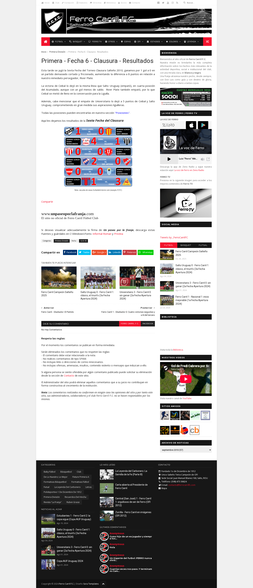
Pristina (118, 233)
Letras (89, 487)
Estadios (155, 41)
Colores (173, 41)
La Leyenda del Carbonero (67, 487)
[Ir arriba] (103, 583)
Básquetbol (66, 471)
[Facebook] (158, 2)
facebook (148, 324)
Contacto (136, 2)
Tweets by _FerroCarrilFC (174, 237)
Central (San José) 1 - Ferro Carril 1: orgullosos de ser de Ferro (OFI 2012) (133, 502)
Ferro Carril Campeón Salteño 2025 (57, 294)
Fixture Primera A (80, 476)
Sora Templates (91, 583)
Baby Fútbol (49, 471)
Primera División (57, 51)
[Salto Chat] (175, 433)
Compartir (47, 201)
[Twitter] (163, 2)
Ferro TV (97, 41)
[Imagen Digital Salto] (185, 419)
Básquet (77, 41)
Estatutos (83, 2)
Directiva (97, 2)
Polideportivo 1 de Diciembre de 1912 (62, 492)
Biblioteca (111, 2)
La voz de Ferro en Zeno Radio (189, 170)
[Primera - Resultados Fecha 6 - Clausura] (98, 185)
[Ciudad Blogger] (194, 433)
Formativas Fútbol (80, 481)
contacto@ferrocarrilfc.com (181, 485)
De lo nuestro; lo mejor (55, 476)
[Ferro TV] (186, 216)
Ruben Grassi (73, 502)
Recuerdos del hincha (75, 497)
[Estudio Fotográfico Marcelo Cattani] (175, 419)
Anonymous (117, 533)
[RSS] (177, 2)
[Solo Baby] (195, 419)
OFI (139, 41)
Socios (123, 2)
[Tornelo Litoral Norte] (184, 433)
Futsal (203, 245)
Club (57, 2)
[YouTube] (168, 2)
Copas (127, 41)
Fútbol (59, 41)
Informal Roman (102, 233)
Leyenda (191, 41)
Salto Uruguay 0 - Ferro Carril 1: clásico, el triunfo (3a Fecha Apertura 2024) (97, 295)
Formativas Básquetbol (55, 481)
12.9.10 (83, 241)
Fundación (69, 2)
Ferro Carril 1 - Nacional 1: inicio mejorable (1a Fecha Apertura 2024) (192, 300)
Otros (111, 41)
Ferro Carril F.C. (130, 324)
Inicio (47, 2)
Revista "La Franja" (53, 502)
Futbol (168, 245)
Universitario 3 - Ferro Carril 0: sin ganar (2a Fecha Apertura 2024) (135, 295)
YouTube (187, 398)
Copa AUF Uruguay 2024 (70, 561)
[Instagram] (173, 2)
